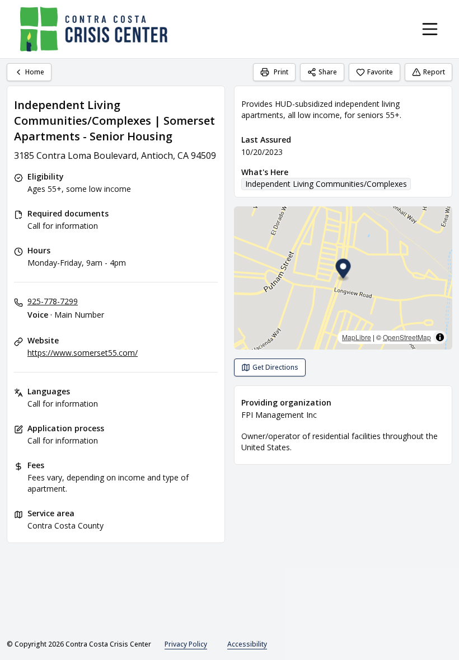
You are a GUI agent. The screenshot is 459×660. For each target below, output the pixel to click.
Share (328, 72)
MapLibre (356, 337)
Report (434, 72)
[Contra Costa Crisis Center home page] (93, 29)
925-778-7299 (52, 301)
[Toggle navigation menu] (430, 29)
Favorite (380, 72)
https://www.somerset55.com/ (82, 352)
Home (34, 72)
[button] (343, 270)
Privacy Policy (186, 644)
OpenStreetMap (407, 337)
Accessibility (247, 644)
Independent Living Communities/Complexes (326, 183)
